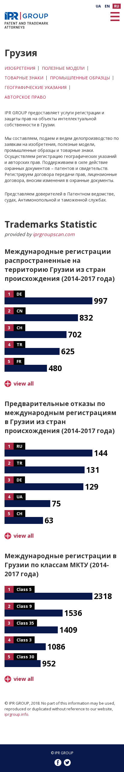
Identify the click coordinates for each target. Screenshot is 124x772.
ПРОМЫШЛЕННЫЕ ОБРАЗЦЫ (80, 78)
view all (24, 383)
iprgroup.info (16, 714)
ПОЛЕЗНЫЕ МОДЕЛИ (63, 68)
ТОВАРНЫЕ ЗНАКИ (24, 78)
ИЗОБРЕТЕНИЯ (20, 68)
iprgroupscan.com (54, 234)
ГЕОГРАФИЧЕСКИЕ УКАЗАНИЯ (36, 87)
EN (107, 6)
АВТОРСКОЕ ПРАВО (25, 97)
